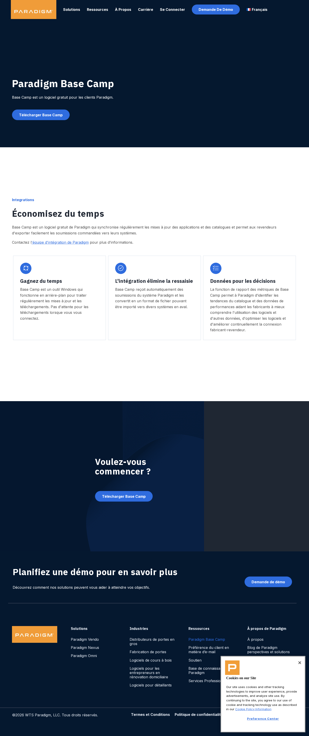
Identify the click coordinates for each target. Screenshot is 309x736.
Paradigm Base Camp (206, 639)
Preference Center (263, 718)
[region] (263, 694)
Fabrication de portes (148, 652)
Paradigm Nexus (85, 647)
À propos (255, 639)
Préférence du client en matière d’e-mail (208, 649)
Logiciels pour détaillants (151, 685)
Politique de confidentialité (199, 714)
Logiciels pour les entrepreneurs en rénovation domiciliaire (149, 672)
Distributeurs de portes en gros (152, 641)
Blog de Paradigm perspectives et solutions (268, 649)
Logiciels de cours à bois (151, 660)
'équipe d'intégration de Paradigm (60, 242)
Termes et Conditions (150, 714)
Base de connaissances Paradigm (208, 670)
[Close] (300, 663)
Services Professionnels (209, 681)
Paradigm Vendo (85, 639)
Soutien (195, 660)
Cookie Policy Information (253, 709)
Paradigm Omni (84, 655)
